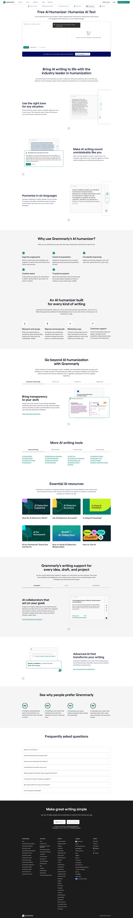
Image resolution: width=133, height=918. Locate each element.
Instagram (96, 848)
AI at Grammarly (43, 856)
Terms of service (78, 864)
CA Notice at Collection (75, 828)
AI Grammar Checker (96, 456)
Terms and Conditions (72, 826)
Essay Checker (61, 855)
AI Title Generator (50, 462)
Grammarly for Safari (26, 855)
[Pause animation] (69, 128)
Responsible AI (78, 848)
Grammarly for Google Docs (28, 864)
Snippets (59, 881)
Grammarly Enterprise (45, 849)
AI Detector (60, 848)
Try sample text (42, 47)
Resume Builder (61, 897)
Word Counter (61, 869)
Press (76, 853)
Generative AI (43, 859)
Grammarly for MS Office (27, 862)
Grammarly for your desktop (28, 843)
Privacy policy (78, 862)
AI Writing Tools (61, 864)
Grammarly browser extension (28, 850)
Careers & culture (79, 850)
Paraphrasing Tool (61, 857)
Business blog (43, 873)
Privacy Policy (55, 828)
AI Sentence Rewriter (51, 460)
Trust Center (78, 860)
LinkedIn (96, 853)
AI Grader (60, 892)
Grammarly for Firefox (27, 857)
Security (77, 871)
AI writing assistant (44, 861)
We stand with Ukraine (80, 846)
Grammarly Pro (43, 843)
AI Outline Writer (27, 458)
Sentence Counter (62, 876)
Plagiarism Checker (62, 843)
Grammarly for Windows (27, 846)
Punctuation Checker (62, 904)
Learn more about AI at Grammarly (83, 669)
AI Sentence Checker (28, 460)
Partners (77, 858)
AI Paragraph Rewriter (52, 458)
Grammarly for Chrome (27, 853)
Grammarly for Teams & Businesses (45, 847)
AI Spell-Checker (95, 460)
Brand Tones (60, 885)
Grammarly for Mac (26, 848)
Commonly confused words (46, 875)
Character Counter (62, 871)
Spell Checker (61, 899)
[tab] (33, 382)
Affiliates (77, 855)
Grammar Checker (62, 841)
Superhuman (80, 841)
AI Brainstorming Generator (53, 456)
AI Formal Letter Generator (76, 458)
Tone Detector (61, 867)
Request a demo (106, 2)
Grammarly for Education (45, 852)
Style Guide (60, 878)
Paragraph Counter (62, 874)
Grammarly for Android (27, 874)
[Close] (78, 25)
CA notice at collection (80, 869)
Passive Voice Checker (62, 906)
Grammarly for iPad (26, 871)
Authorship (60, 888)
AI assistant (42, 854)
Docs (23, 841)
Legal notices (78, 876)
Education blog (43, 870)
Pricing (43, 2)
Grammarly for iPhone (27, 869)
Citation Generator (62, 853)
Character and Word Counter (99, 462)
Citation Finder (61, 890)
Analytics (59, 883)
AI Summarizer (26, 462)
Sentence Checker (62, 902)
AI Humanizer (61, 850)
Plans (41, 841)
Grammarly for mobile (27, 867)
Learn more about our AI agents (32, 619)
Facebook (96, 846)
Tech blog (42, 868)
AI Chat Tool (71, 456)
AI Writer (70, 464)
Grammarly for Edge (26, 860)
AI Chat (59, 862)
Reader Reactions (61, 895)
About (76, 844)
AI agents (60, 846)
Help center (95, 841)
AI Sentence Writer (74, 462)
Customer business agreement (82, 867)
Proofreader (60, 909)
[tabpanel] (66, 404)
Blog (41, 866)
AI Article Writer (27, 456)
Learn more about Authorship (31, 414)
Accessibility (78, 874)
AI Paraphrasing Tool (74, 460)
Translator (60, 860)
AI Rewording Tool (96, 458)
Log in (114, 2)
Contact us (95, 843)
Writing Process (43, 863)
